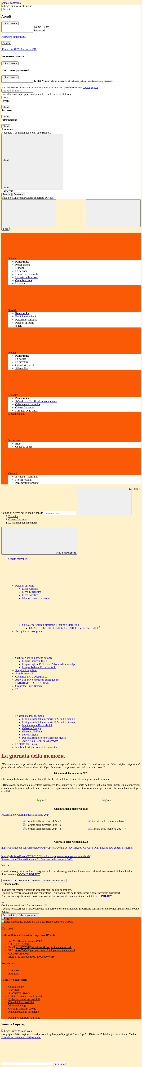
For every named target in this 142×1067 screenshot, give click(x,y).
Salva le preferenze (28, 915)
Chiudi (6, 107)
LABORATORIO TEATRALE (32, 682)
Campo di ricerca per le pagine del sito (22, 512)
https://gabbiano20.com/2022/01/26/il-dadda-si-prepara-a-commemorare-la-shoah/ (45, 856)
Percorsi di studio (25, 585)
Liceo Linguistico (31, 591)
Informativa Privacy (19, 992)
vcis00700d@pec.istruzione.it (45, 950)
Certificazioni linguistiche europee (34, 657)
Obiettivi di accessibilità (21, 1002)
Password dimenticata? (13, 36)
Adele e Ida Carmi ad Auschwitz (40, 740)
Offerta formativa (17, 519)
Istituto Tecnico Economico (37, 598)
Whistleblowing (17, 1005)
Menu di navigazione (65, 552)
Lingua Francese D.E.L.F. (36, 660)
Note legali (14, 989)
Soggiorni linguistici (26, 670)
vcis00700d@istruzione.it (44, 947)
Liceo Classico (30, 588)
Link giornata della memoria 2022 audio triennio (48, 718)
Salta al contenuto (11, 2)
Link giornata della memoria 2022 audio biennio (48, 722)
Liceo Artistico (30, 594)
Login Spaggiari (90, 87)
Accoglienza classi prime (28, 631)
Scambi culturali (24, 673)
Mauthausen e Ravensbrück (37, 725)
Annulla (6, 194)
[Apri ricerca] (113, 213)
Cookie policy (16, 986)
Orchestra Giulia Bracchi (28, 685)
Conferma (18, 194)
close (5, 228)
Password (39, 30)
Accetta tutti (54, 880)
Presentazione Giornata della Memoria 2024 (25, 814)
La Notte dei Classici (26, 743)
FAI (17, 689)
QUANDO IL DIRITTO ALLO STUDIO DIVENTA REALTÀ (65, 627)
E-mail (37, 80)
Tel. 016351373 (21, 944)
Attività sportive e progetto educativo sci (37, 679)
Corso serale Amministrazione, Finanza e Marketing (50, 624)
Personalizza (9, 880)
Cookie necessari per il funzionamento (22, 905)
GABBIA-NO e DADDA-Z (31, 676)
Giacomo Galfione (32, 731)
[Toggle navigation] (28, 213)
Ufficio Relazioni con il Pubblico (26, 996)
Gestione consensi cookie (22, 1008)
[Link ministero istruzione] (16, 6)
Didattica (13, 516)
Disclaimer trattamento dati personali (21, 1037)
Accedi (6, 9)
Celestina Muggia (31, 728)
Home (134, 488)
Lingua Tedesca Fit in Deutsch (39, 667)
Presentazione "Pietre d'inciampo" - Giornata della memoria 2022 (37, 859)
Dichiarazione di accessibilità (24, 999)
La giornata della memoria (30, 715)
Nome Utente (41, 26)
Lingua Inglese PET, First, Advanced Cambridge (49, 664)
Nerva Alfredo (30, 734)
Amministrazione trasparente (23, 1011)
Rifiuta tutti (29, 880)
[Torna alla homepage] (71, 197)
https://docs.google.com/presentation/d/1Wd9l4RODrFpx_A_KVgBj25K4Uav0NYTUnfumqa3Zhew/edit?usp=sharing (66, 847)
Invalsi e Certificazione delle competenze (37, 747)
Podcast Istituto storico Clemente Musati (44, 737)
